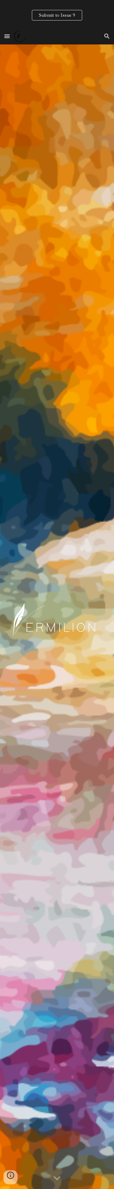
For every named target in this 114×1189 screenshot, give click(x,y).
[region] (57, 14)
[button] (7, 36)
